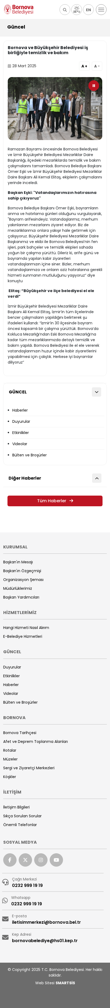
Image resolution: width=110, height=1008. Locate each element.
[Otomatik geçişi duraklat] (93, 85)
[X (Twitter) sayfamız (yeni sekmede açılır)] (25, 860)
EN (88, 10)
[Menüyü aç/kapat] (101, 9)
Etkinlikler (20, 432)
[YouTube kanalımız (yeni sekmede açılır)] (56, 860)
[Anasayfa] (18, 10)
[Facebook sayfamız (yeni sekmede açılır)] (10, 860)
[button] (65, 9)
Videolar (19, 444)
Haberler (20, 410)
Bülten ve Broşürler (29, 455)
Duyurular (21, 421)
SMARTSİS (65, 983)
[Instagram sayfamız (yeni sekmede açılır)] (41, 860)
